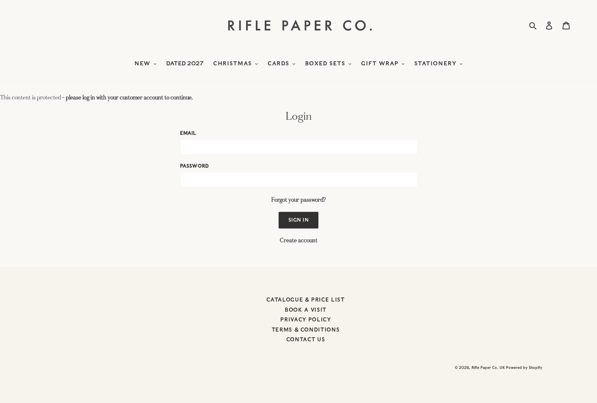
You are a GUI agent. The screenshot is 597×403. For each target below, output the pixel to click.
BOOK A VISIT (306, 310)
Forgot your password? (298, 200)
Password (194, 166)
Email (188, 133)
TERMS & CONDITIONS (306, 330)
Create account (299, 240)
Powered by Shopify (524, 368)
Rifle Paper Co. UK (488, 368)
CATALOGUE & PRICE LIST (305, 300)
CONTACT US (305, 339)
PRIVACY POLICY (305, 320)
